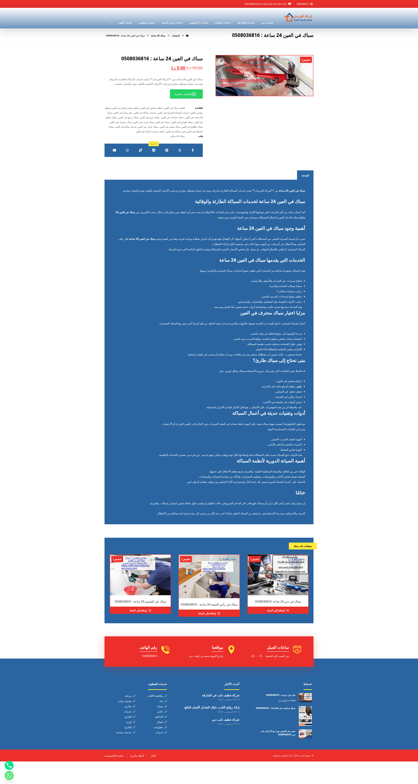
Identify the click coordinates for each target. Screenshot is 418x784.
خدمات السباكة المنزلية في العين (173, 112)
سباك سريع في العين (128, 117)
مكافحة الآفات (155, 696)
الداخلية (159, 717)
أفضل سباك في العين (174, 107)
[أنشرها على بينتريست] (166, 150)
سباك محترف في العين (121, 122)
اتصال (160, 722)
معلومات (158, 727)
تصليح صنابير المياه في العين (125, 107)
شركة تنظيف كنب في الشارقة (220, 695)
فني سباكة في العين (175, 131)
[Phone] (9, 765)
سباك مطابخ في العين (192, 126)
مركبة (128, 696)
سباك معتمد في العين (170, 126)
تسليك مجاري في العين (151, 107)
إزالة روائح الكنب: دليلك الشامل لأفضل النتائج (211, 707)
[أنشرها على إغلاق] (179, 150)
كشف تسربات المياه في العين (150, 131)
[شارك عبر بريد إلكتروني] (114, 150)
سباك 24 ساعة (177, 136)
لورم (128, 722)
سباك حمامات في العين (172, 117)
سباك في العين (162, 122)
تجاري (128, 706)
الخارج (128, 717)
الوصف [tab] (305, 175)
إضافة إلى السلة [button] (276, 610)
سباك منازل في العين (148, 126)
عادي (160, 711)
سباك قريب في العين (143, 122)
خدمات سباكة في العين (145, 112)
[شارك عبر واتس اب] (127, 150)
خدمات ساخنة (123, 732)
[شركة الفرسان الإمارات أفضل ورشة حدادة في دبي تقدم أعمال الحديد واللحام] (298, 17)
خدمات (127, 711)
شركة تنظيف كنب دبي (225, 719)
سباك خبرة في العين (150, 117)
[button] (221, 61)
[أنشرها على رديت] (153, 150)
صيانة (160, 706)
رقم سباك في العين (122, 112)
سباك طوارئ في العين (182, 122)
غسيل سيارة (124, 701)
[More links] (110, 18)
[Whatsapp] (9, 775)
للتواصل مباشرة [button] (183, 94)
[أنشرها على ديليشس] (140, 150)
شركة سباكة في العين (126, 126)
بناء (161, 701)
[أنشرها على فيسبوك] (193, 150)
